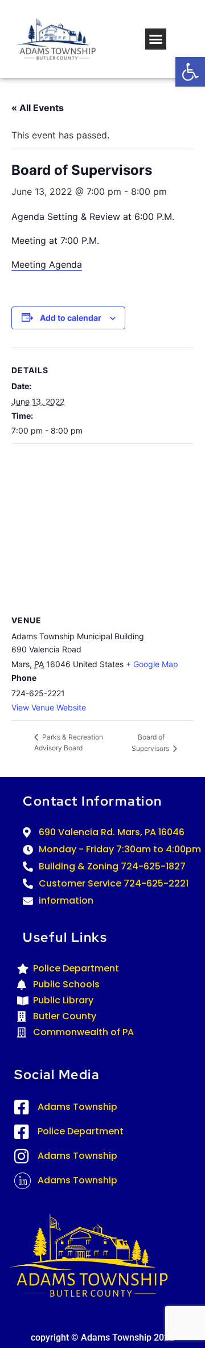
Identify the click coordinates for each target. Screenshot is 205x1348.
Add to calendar (70, 317)
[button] (190, 72)
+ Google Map (152, 664)
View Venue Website (48, 707)
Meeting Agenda (46, 264)
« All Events (37, 107)
